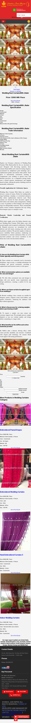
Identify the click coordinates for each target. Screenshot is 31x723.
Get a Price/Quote (15, 100)
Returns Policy (9, 714)
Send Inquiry (16, 89)
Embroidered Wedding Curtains (12, 492)
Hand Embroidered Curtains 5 (11, 555)
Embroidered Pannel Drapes (11, 430)
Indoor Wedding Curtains (10, 618)
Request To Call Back (15, 91)
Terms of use (16, 712)
